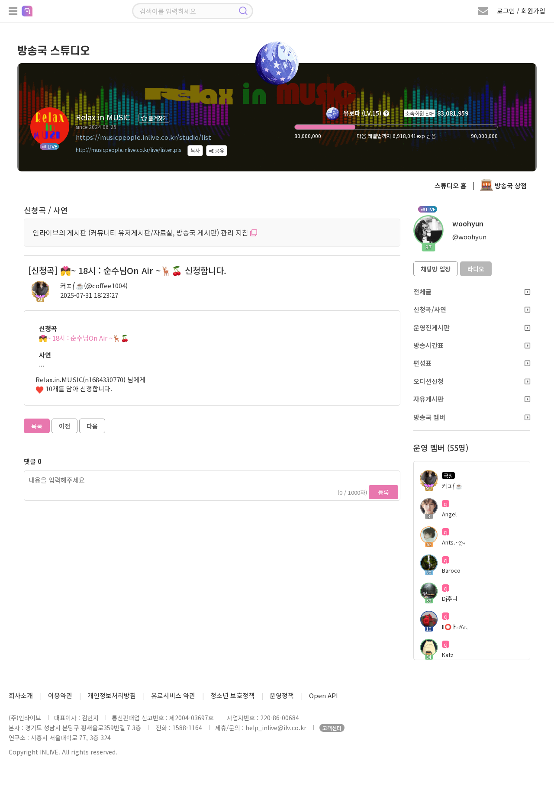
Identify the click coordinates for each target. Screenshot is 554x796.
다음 (92, 426)
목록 (36, 426)
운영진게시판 (431, 327)
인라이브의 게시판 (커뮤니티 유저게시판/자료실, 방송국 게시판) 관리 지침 (141, 232)
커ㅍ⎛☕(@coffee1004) (94, 285)
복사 (195, 150)
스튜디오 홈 (451, 185)
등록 (383, 492)
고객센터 (331, 728)
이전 (64, 426)
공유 (218, 150)
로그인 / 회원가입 (521, 10)
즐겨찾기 (157, 118)
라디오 (475, 268)
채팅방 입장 (436, 268)
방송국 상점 (510, 185)
